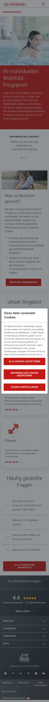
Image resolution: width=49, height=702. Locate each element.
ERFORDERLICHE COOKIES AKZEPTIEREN (24, 374)
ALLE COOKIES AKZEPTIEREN (24, 361)
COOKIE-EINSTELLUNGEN (24, 387)
